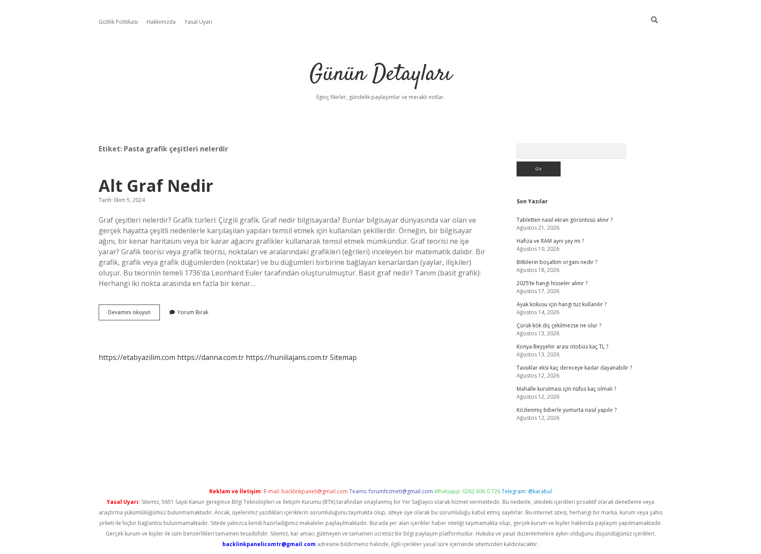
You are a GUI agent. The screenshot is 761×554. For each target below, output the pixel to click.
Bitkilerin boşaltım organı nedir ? (557, 262)
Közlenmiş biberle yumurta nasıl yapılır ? (567, 410)
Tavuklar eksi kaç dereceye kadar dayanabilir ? (574, 367)
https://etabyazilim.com (137, 357)
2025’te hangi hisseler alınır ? (552, 283)
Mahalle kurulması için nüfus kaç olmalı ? (566, 389)
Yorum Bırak (192, 312)
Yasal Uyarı (198, 22)
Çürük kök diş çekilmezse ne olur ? (559, 325)
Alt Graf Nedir (156, 185)
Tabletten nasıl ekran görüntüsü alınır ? (565, 220)
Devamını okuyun (134, 314)
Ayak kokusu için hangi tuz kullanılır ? (561, 304)
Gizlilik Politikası (118, 22)
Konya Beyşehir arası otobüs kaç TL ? (562, 346)
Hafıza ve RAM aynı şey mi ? (550, 241)
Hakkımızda (161, 22)
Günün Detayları (381, 75)
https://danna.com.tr (210, 357)
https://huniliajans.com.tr (287, 357)
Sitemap (343, 357)
